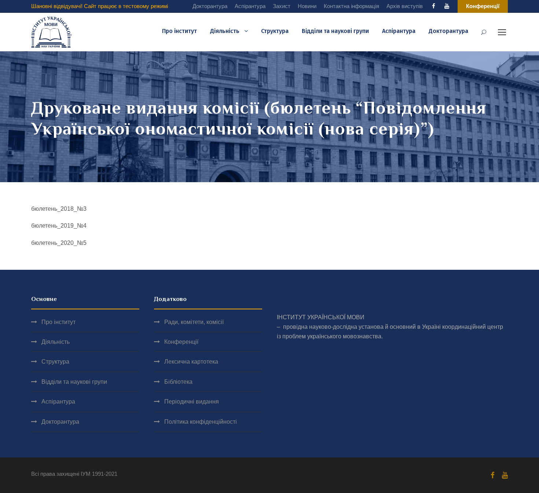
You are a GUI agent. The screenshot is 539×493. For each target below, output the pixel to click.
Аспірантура (250, 6)
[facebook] (433, 6)
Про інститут (179, 30)
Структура (275, 30)
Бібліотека (178, 382)
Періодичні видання (191, 401)
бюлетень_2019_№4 (59, 225)
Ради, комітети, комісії (194, 322)
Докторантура (209, 6)
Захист (281, 6)
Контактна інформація (351, 6)
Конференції (181, 342)
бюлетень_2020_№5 (59, 243)
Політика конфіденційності (200, 422)
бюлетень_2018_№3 (59, 209)
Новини (307, 6)
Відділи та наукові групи (335, 30)
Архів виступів (404, 6)
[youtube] (446, 6)
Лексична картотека (191, 361)
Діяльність (224, 30)
